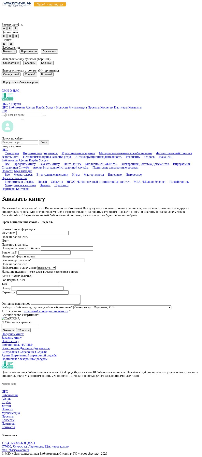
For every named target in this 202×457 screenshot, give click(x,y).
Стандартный (11, 62)
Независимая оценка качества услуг (47, 156)
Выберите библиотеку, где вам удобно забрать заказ (37, 307)
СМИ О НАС (11, 90)
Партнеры (121, 107)
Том (4, 284)
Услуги (50, 107)
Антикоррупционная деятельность (98, 156)
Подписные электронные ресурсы (115, 167)
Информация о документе (19, 267)
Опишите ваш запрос (16, 303)
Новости (62, 107)
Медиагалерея (23, 174)
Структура (12, 153)
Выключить (49, 51)
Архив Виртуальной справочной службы (61, 167)
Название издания (14, 271)
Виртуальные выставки (52, 174)
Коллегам (106, 107)
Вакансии (165, 156)
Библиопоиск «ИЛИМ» (101, 164)
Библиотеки (17, 107)
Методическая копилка (20, 185)
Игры (76, 174)
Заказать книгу (50, 164)
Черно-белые (29, 51)
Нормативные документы (40, 153)
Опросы (149, 156)
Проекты (94, 107)
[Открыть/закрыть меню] (22, 119)
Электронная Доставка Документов (145, 164)
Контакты (135, 107)
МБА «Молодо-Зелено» (150, 181)
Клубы (40, 107)
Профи (42, 181)
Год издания (10, 280)
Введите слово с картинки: (20, 315)
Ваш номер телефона (16, 260)
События (57, 181)
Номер (6, 288)
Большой (46, 62)
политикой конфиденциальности (46, 311)
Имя (5, 240)
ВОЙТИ (11, 118)
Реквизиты (133, 156)
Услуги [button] (43, 160)
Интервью (115, 174)
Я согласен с (38, 311)
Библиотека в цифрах (19, 181)
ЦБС (5, 107)
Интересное (134, 174)
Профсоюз (61, 185)
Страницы (9, 292)
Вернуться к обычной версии (20, 82)
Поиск (44, 142)
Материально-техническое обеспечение (125, 153)
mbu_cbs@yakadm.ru (15, 450)
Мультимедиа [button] (23, 171)
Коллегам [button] (20, 178)
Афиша (30, 107)
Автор (6, 275)
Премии (45, 185)
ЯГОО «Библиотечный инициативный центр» (98, 181)
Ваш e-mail (10, 252)
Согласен (8, 20)
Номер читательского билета (21, 248)
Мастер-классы (94, 174)
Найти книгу (72, 164)
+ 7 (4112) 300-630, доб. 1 (18, 443)
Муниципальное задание (78, 153)
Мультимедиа (78, 107)
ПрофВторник (179, 181)
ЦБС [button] (5, 149)
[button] (4, 111)
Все (7, 164)
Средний (30, 62)
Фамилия (9, 233)
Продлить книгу (25, 164)
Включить (9, 51)
